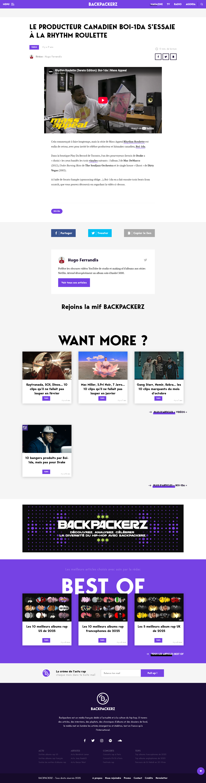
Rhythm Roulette (134, 141)
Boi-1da (140, 146)
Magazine (157, 4)
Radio (178, 4)
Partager (66, 233)
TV (168, 4)
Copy (173, 57)
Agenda (190, 4)
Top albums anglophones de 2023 (150, 758)
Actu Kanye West (78, 762)
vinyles (93, 160)
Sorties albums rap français (51, 758)
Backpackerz (103, 4)
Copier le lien (142, 233)
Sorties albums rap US (48, 754)
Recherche (202, 4)
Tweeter (103, 233)
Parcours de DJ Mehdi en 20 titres (150, 762)
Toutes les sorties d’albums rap (52, 762)
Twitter (166, 57)
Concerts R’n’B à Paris (112, 758)
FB (158, 57)
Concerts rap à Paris (112, 754)
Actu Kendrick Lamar (80, 754)
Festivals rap (108, 762)
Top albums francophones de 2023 (150, 754)
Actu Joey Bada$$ (79, 758)
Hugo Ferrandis (49, 56)
